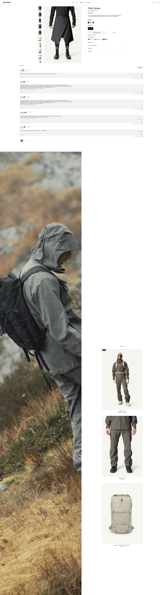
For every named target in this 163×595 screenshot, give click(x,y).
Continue (94, 306)
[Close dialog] (105, 282)
